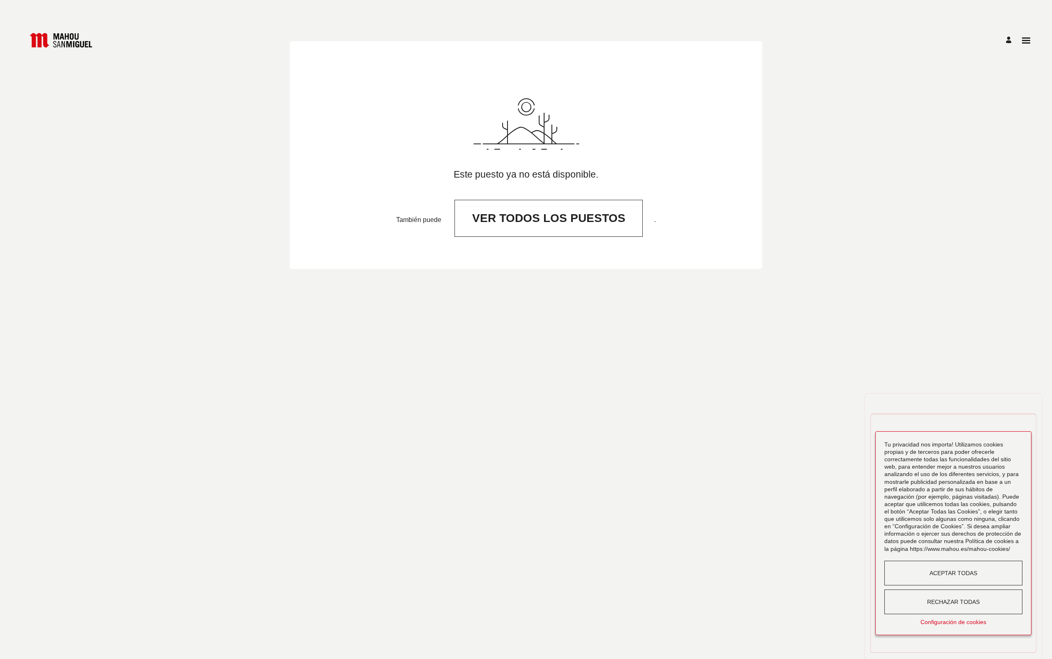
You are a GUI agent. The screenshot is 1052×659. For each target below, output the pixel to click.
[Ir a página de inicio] (61, 40)
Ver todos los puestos (548, 218)
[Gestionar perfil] (1010, 40)
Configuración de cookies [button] (953, 622)
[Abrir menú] (1026, 40)
